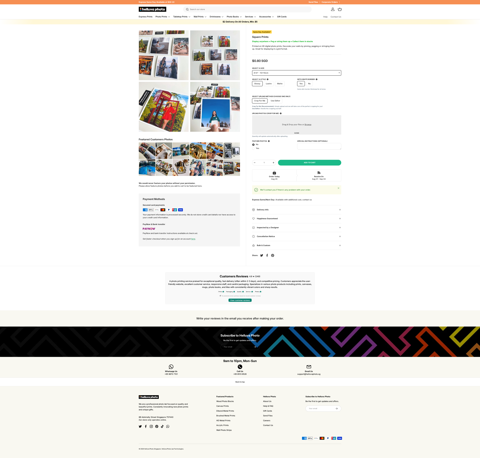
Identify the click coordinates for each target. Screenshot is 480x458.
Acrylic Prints (222, 425)
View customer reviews (240, 300)
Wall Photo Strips (224, 430)
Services (249, 16)
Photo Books (233, 16)
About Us (267, 401)
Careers (266, 420)
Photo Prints (161, 16)
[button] (339, 9)
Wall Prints (199, 16)
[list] (190, 81)
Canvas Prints (222, 406)
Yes (257, 148)
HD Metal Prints (223, 420)
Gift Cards (282, 16)
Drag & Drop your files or (296, 124)
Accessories (265, 16)
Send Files (313, 2)
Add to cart (310, 163)
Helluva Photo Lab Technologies (172, 449)
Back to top (240, 382)
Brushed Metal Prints (225, 415)
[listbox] (296, 73)
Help (325, 16)
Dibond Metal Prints (225, 411)
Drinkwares (215, 16)
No (257, 144)
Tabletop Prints (180, 16)
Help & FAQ (268, 406)
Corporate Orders (330, 2)
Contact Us (336, 16)
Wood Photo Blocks (225, 401)
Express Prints (145, 16)
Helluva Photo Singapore (152, 449)
